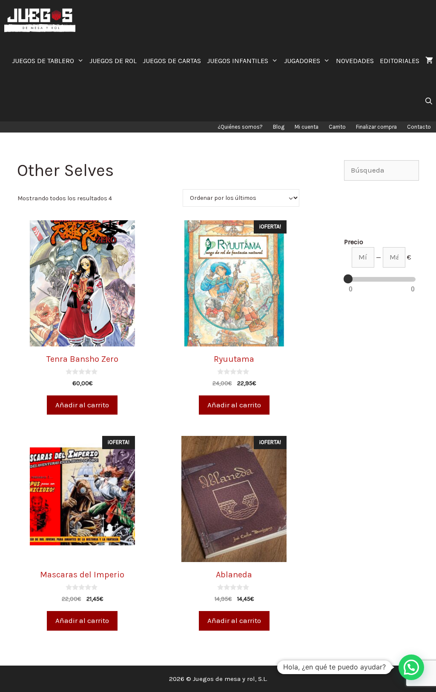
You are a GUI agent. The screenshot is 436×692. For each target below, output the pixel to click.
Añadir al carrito (82, 405)
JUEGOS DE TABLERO (43, 61)
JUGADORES (302, 61)
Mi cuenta (306, 127)
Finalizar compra (376, 127)
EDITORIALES (399, 61)
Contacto (419, 127)
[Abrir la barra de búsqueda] (428, 101)
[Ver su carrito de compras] (429, 60)
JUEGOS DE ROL (113, 61)
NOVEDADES (355, 61)
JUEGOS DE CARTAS (172, 61)
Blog (278, 127)
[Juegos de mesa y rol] (42, 20)
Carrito (337, 127)
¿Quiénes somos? (240, 127)
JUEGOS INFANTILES (237, 61)
